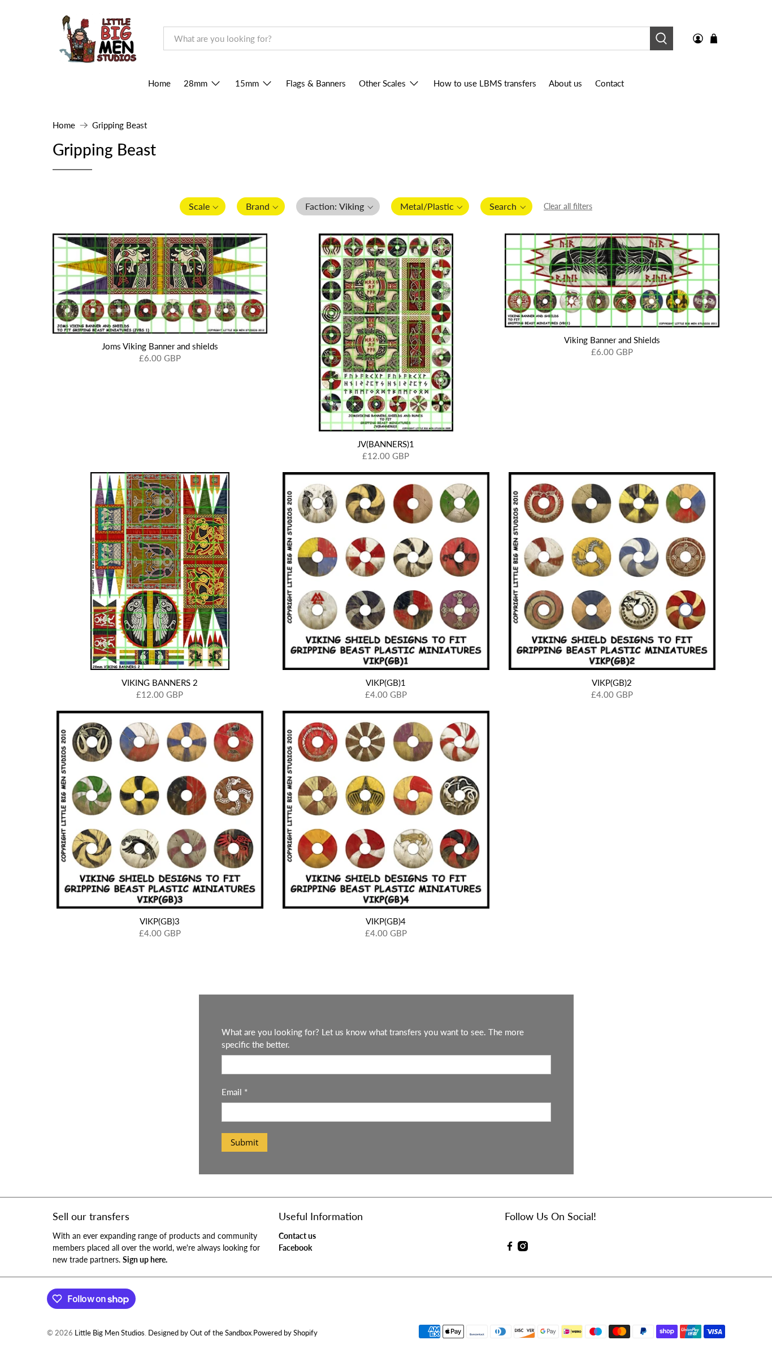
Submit (244, 1142)
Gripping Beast (119, 125)
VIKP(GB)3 (160, 921)
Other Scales (382, 83)
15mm (247, 83)
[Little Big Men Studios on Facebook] (510, 1248)
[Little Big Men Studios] (99, 38)
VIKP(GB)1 (386, 682)
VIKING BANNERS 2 (160, 682)
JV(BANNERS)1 (385, 444)
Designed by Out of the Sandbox (199, 1333)
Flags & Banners (316, 83)
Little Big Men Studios (110, 1333)
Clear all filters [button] (568, 206)
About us (565, 83)
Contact (609, 83)
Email (235, 1092)
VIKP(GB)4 (386, 921)
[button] (202, 206)
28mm (195, 83)
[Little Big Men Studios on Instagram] (523, 1248)
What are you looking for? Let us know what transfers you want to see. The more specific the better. (373, 1038)
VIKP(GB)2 (612, 682)
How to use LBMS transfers (484, 83)
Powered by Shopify (285, 1333)
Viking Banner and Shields (612, 340)
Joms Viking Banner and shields (160, 346)
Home (159, 83)
